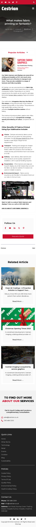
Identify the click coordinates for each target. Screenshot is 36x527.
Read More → (18, 301)
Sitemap (18, 524)
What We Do (5, 442)
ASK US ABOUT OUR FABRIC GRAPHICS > (15, 208)
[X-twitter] (19, 228)
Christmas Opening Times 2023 (18, 329)
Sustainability (5, 461)
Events (3, 451)
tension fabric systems (16, 95)
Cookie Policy (6, 473)
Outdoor (4, 454)
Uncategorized (18, 31)
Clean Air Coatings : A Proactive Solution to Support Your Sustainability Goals (18, 290)
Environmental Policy (8, 486)
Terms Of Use (6, 479)
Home (3, 439)
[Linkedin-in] (15, 228)
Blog (3, 458)
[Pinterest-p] (24, 228)
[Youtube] (10, 228)
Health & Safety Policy (9, 489)
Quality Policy (6, 483)
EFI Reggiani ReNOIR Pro (22, 138)
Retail (3, 448)
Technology (5, 445)
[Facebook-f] (5, 228)
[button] (33, 2)
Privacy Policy (6, 476)
